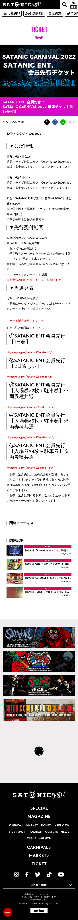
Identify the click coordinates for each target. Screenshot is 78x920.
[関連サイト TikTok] (49, 874)
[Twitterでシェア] (47, 122)
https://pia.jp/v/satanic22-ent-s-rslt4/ (31, 467)
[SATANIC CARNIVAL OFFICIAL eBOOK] (39, 710)
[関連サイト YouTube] (61, 874)
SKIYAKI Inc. (54, 904)
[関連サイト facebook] (26, 874)
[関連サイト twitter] (37, 874)
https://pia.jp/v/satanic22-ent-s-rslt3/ (31, 437)
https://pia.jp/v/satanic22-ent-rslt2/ (29, 376)
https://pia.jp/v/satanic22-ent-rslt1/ (29, 352)
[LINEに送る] (63, 122)
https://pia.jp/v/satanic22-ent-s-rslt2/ (31, 407)
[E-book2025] (39, 661)
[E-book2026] (39, 637)
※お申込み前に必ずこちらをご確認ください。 (37, 280)
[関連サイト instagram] (16, 874)
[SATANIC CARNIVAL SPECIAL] (39, 685)
